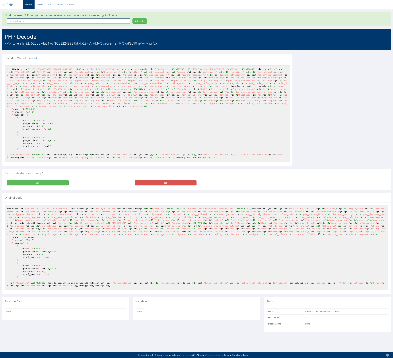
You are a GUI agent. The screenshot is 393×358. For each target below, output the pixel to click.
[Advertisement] (323, 75)
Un (7, 4)
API (49, 4)
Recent (40, 4)
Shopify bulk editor (215, 355)
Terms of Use (186, 355)
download (32, 58)
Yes (37, 182)
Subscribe (139, 21)
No (165, 182)
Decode (28, 4)
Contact (71, 4)
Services (59, 4)
